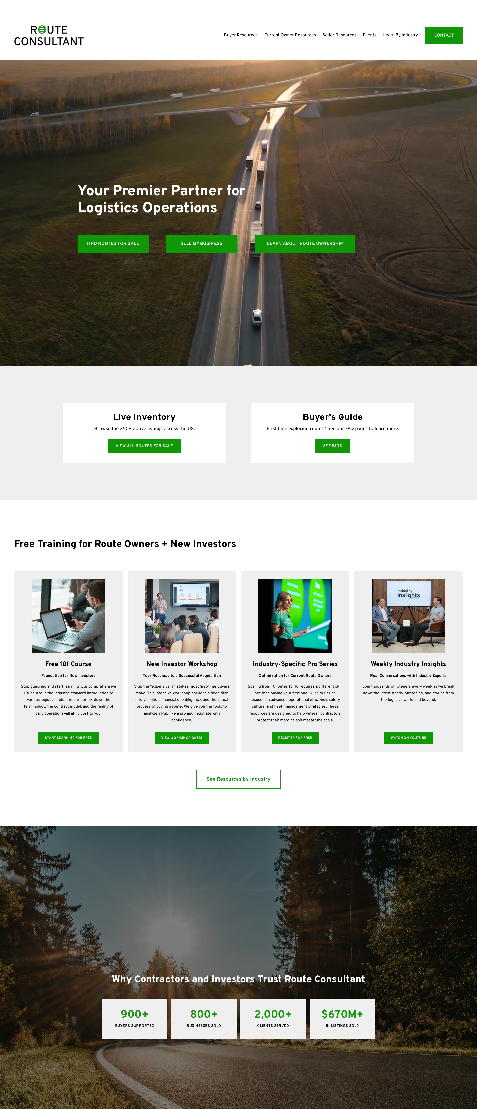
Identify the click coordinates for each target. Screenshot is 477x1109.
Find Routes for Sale (113, 244)
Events (369, 35)
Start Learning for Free (68, 738)
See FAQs (332, 446)
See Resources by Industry (238, 779)
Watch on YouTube (408, 738)
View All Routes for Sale (144, 446)
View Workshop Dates (181, 738)
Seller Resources (339, 35)
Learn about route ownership (305, 244)
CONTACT (444, 35)
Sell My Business (202, 244)
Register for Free (295, 738)
